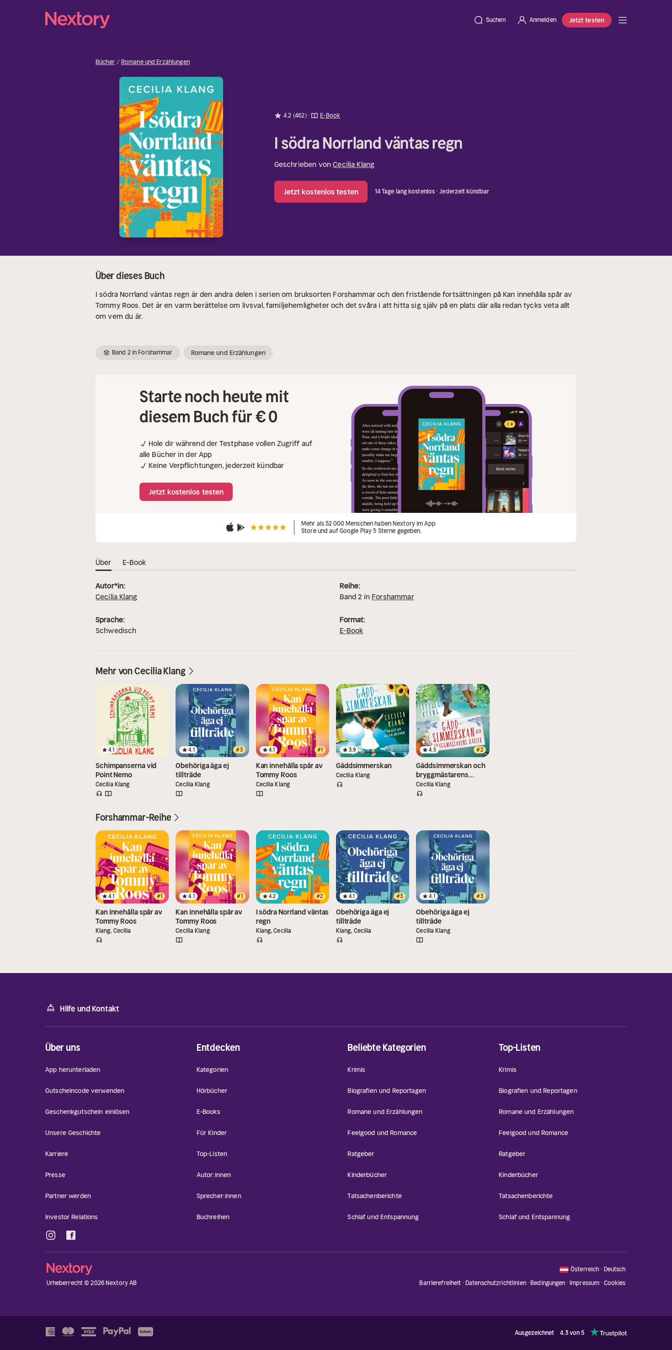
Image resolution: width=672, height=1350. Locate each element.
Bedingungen (547, 1283)
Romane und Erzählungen (155, 62)
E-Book (351, 630)
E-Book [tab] (134, 562)
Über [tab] (104, 562)
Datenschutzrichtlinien (495, 1283)
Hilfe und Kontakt (89, 1009)
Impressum (584, 1283)
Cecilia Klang (353, 164)
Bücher (105, 62)
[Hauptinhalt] (623, 20)
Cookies (615, 1283)
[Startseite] (256, 20)
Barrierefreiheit (440, 1283)
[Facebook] (70, 1235)
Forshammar (393, 596)
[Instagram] (50, 1235)
